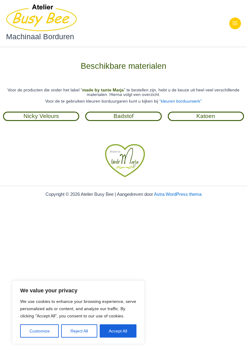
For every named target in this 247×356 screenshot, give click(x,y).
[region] (78, 312)
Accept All (118, 331)
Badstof (123, 116)
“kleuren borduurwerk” (180, 101)
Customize (40, 331)
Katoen (205, 116)
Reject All (79, 331)
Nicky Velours (41, 116)
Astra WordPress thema (178, 194)
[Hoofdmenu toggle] (235, 23)
